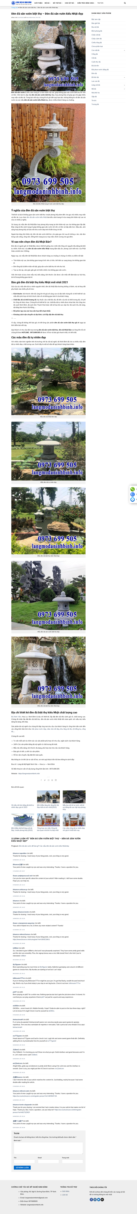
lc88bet (15, 948)
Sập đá (94, 96)
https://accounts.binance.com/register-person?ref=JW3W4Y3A (35, 1096)
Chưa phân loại (97, 46)
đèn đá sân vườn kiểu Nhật (37, 217)
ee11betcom (17, 1063)
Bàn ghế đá (96, 23)
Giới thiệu (38, 3)
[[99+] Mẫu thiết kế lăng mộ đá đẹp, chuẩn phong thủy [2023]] (22, 819)
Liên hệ (65, 1195)
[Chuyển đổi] (124, 50)
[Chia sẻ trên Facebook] (41, 780)
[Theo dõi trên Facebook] (91, 1199)
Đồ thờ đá (57, 3)
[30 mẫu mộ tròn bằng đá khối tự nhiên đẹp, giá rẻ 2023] (22, 796)
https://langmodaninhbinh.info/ (29, 773)
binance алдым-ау (20, 889)
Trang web (65, 1157)
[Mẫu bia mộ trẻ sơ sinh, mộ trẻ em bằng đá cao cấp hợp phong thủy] (74, 796)
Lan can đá (95, 81)
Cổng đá (95, 54)
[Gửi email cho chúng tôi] (102, 1199)
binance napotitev (19, 853)
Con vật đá (69, 3)
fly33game (17, 964)
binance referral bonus (21, 934)
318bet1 (16, 1049)
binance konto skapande (22, 1105)
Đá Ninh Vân (16, 717)
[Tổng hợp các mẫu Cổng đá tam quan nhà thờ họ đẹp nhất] (48, 819)
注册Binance (17, 1077)
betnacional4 (18, 1019)
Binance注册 (17, 864)
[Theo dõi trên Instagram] (95, 1199)
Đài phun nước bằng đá (100, 69)
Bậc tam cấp (96, 19)
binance (16, 901)
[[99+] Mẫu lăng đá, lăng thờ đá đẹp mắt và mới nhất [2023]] (48, 796)
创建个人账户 (17, 1121)
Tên (15, 1157)
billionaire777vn (19, 978)
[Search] (125, 3)
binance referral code (21, 1091)
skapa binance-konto (21, 912)
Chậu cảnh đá (97, 39)
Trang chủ (14, 7)
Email (40, 1157)
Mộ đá (47, 3)
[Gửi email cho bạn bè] (48, 780)
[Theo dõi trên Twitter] (98, 1199)
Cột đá (94, 58)
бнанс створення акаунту (23, 923)
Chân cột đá (96, 35)
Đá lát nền (95, 66)
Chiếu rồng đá (97, 42)
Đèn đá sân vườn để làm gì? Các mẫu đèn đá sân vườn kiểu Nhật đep (44, 846)
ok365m (16, 1006)
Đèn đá (94, 73)
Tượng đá (95, 104)
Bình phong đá (97, 31)
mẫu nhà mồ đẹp (53, 729)
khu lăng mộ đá (66, 729)
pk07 (15, 992)
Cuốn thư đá (96, 62)
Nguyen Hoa (31, 17)
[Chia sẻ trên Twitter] (45, 780)
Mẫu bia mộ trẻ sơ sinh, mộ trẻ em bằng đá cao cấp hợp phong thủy (74, 807)
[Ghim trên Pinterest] (52, 780)
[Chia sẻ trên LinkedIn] (55, 780)
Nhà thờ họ (96, 93)
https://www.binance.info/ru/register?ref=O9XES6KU (31, 939)
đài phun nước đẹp (39, 729)
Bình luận (17, 1140)
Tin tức (100, 3)
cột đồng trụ (77, 729)
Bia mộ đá (95, 27)
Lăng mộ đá (96, 85)
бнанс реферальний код (22, 876)
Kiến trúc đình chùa (85, 3)
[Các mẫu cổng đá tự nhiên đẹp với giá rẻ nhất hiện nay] (74, 819)
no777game (17, 1036)
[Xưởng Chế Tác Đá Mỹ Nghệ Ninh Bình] (21, 3)
